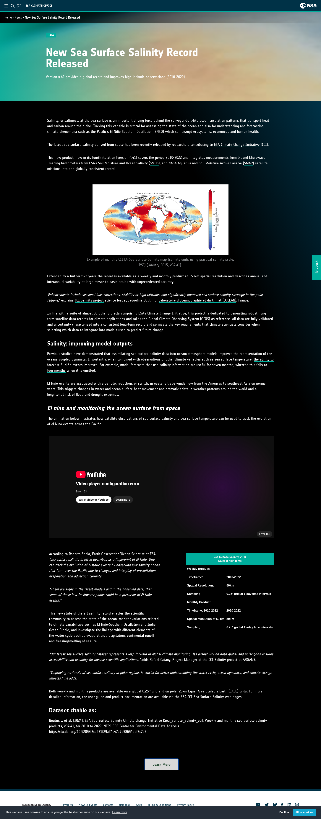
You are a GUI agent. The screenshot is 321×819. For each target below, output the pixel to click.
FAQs (139, 805)
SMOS (154, 163)
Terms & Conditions (159, 805)
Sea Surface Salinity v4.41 (230, 556)
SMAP (248, 163)
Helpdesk (124, 805)
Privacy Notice (185, 805)
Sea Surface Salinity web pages (218, 696)
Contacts (108, 805)
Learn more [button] (119, 812)
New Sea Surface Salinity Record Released (52, 17)
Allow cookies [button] (304, 812)
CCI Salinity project (89, 300)
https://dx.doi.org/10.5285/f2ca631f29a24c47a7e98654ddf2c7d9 (97, 731)
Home (8, 17)
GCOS (205, 319)
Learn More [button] (162, 764)
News (18, 17)
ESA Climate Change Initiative (237, 144)
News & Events (88, 805)
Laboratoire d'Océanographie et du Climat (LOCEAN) (197, 300)
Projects (68, 805)
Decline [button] (284, 812)
